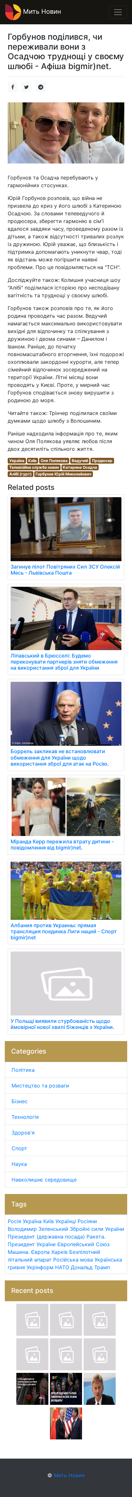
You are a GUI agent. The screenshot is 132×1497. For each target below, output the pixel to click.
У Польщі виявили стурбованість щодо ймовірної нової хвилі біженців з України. (62, 1024)
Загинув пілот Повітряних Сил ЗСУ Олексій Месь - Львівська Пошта (65, 569)
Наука (19, 1164)
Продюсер (102, 460)
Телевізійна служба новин (34, 467)
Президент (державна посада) (46, 1236)
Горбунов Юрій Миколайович (63, 474)
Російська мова (73, 1259)
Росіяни (87, 1221)
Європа (40, 1252)
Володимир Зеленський (38, 1229)
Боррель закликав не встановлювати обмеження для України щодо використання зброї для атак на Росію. (60, 757)
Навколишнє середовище (44, 1179)
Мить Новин (41, 11)
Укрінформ (40, 1267)
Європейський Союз (83, 1244)
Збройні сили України (97, 1229)
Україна (16, 460)
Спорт (19, 1148)
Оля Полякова (54, 460)
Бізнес (20, 1101)
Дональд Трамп (90, 1267)
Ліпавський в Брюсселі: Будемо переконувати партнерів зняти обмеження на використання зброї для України (64, 661)
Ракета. (96, 1236)
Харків (59, 1252)
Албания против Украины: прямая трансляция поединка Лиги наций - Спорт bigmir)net (64, 931)
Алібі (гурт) (20, 474)
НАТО (62, 1267)
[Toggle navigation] (118, 12)
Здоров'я (23, 1132)
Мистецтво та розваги (40, 1085)
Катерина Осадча (80, 467)
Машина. (18, 1252)
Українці (65, 1221)
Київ (32, 460)
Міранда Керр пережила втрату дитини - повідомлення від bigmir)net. (62, 844)
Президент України (32, 1244)
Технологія (25, 1117)
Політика (23, 1070)
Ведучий (80, 460)
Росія (14, 1221)
